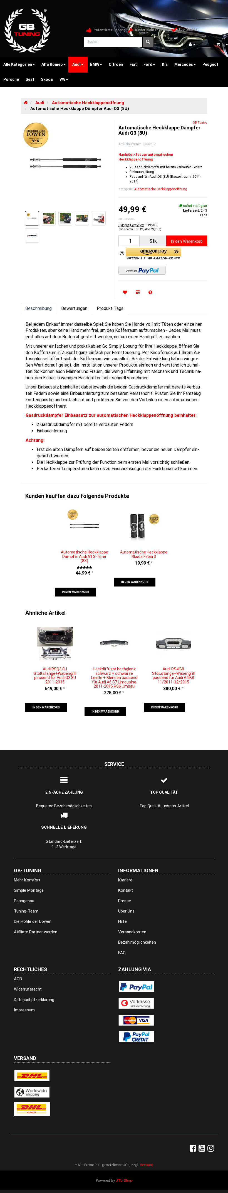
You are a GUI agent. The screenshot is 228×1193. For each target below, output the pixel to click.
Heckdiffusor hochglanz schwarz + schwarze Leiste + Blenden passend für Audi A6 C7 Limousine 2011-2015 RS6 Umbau (114, 677)
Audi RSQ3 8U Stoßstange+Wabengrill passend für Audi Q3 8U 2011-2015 (55, 675)
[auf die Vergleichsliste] (137, 293)
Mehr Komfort (27, 880)
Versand (146, 1165)
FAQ (122, 952)
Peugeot (210, 64)
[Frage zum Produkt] (150, 293)
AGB (18, 978)
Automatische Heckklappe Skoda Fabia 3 (143, 554)
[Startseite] (26, 102)
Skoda (47, 79)
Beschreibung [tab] (38, 308)
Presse (124, 900)
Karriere (125, 880)
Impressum (24, 1009)
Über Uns (126, 911)
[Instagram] (210, 1148)
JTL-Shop (124, 1180)
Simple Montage (29, 890)
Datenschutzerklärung (34, 999)
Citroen (116, 64)
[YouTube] (202, 1148)
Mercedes (183, 64)
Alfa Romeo (52, 64)
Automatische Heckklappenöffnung (160, 189)
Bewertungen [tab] (74, 308)
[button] (75, 592)
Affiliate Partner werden (35, 931)
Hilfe (122, 921)
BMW (94, 64)
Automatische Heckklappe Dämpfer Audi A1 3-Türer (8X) (84, 556)
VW (62, 79)
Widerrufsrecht (28, 989)
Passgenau (24, 900)
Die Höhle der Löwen (32, 921)
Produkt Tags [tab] (110, 308)
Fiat (133, 64)
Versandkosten (132, 931)
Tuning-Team (26, 911)
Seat (30, 79)
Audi (76, 64)
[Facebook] (193, 1148)
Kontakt (125, 890)
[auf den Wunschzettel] (125, 293)
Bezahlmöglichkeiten (137, 942)
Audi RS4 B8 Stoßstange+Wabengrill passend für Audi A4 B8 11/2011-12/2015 (173, 675)
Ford (147, 64)
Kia (165, 64)
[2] (142, 270)
